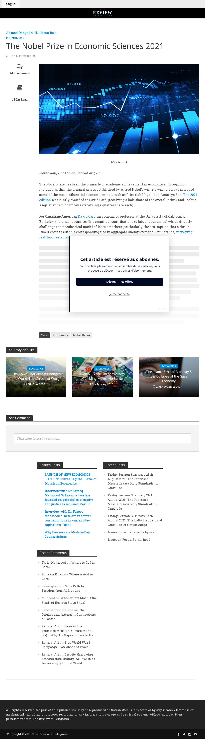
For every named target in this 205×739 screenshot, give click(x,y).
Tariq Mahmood (54, 562)
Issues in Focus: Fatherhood (129, 539)
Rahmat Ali (50, 626)
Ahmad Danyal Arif (21, 33)
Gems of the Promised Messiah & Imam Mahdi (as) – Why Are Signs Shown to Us (67, 630)
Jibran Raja (47, 33)
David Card (86, 216)
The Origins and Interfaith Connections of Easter (69, 614)
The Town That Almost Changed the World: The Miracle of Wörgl (36, 376)
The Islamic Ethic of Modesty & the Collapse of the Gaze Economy (169, 376)
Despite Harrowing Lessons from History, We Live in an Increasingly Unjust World (69, 658)
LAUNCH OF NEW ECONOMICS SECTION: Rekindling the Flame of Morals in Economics (70, 478)
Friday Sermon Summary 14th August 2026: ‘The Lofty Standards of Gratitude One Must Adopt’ (135, 520)
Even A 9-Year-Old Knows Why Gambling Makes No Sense (102, 376)
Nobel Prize (81, 335)
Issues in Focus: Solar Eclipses (131, 532)
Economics (15, 38)
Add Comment (19, 73)
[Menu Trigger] (4, 4)
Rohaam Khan (52, 574)
